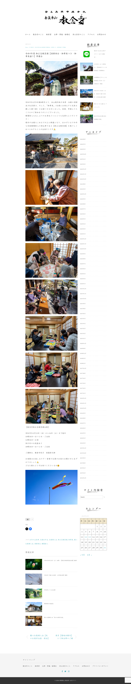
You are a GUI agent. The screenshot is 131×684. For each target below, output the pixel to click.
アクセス (91, 34)
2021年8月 (83, 308)
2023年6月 (83, 214)
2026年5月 (83, 144)
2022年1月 (83, 283)
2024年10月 (83, 179)
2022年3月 (83, 278)
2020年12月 (83, 343)
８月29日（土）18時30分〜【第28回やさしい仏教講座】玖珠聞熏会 (100, 67)
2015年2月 (83, 473)
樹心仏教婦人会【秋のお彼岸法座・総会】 (40, 637)
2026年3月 (83, 149)
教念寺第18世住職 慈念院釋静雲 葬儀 (100, 118)
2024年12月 (83, 169)
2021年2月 (83, 333)
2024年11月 (83, 174)
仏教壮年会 (44, 540)
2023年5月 (83, 219)
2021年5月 (83, 318)
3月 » (89, 555)
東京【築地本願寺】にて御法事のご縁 (64, 637)
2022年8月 (83, 258)
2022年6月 (83, 268)
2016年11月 (83, 403)
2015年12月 (83, 448)
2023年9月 (83, 199)
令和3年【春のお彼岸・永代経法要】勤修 (55, 575)
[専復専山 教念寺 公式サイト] (65, 13)
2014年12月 (83, 478)
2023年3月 (83, 229)
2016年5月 (83, 433)
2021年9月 (83, 303)
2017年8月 (83, 373)
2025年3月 (83, 164)
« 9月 (82, 555)
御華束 (70, 540)
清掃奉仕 (37, 544)
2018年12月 (83, 353)
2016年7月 (83, 423)
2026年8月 (83, 139)
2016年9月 (83, 413)
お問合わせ (101, 34)
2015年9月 (83, 458)
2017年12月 (83, 368)
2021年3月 (83, 328)
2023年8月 (83, 204)
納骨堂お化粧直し (49, 603)
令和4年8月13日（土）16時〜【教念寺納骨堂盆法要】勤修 (60, 560)
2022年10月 (83, 248)
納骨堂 (48, 34)
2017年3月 (83, 383)
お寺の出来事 (34, 540)
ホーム (27, 34)
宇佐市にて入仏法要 (49, 590)
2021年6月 (83, 313)
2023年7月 (83, 209)
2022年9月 (83, 253)
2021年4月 (83, 323)
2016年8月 (83, 418)
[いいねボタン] (27, 519)
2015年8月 (83, 463)
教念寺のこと (38, 34)
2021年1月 (83, 338)
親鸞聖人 (45, 544)
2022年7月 (83, 263)
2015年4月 (83, 468)
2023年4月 (83, 224)
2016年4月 (83, 438)
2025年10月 (83, 154)
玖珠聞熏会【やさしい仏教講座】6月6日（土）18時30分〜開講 (100, 80)
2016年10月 (83, 408)
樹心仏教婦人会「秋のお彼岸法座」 (54, 617)
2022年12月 (83, 238)
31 (105, 548)
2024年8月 (83, 184)
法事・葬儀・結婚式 (62, 34)
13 (89, 537)
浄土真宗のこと (78, 34)
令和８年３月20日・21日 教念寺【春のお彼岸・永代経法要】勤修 (100, 94)
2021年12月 (83, 288)
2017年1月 (83, 393)
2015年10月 (83, 453)
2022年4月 (83, 273)
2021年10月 (83, 298)
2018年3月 (83, 358)
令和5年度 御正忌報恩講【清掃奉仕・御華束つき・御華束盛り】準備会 (50, 47)
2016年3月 (83, 443)
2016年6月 (83, 428)
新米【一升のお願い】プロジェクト (100, 105)
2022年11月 (83, 243)
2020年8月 (83, 348)
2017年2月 (83, 388)
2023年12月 (83, 194)
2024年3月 (83, 189)
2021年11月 (83, 293)
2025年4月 (83, 159)
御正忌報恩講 (62, 540)
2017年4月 (83, 378)
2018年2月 (83, 363)
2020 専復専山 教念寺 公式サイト (66, 680)
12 (86, 537)
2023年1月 (83, 233)
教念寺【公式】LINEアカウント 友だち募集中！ (100, 54)
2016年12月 (83, 398)
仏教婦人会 (53, 540)
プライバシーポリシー (100, 666)
